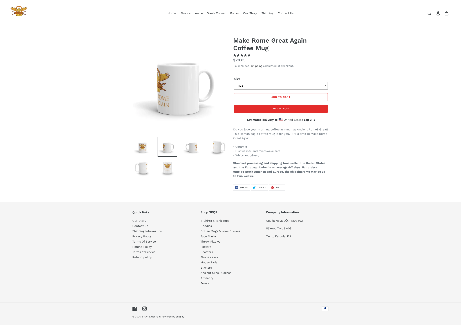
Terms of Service (143, 252)
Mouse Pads (208, 262)
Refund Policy (142, 246)
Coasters (206, 252)
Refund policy (142, 257)
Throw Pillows (210, 241)
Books (204, 283)
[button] (242, 55)
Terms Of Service (144, 241)
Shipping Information (147, 231)
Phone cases (209, 257)
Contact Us (140, 226)
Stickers (206, 267)
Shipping (256, 66)
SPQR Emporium (151, 316)
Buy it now (280, 108)
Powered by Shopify (173, 316)
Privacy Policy (141, 236)
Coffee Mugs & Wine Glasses (220, 231)
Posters (205, 246)
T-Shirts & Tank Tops (214, 220)
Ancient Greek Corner (215, 273)
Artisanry (206, 278)
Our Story (139, 220)
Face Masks (208, 236)
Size (237, 78)
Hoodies (206, 226)
